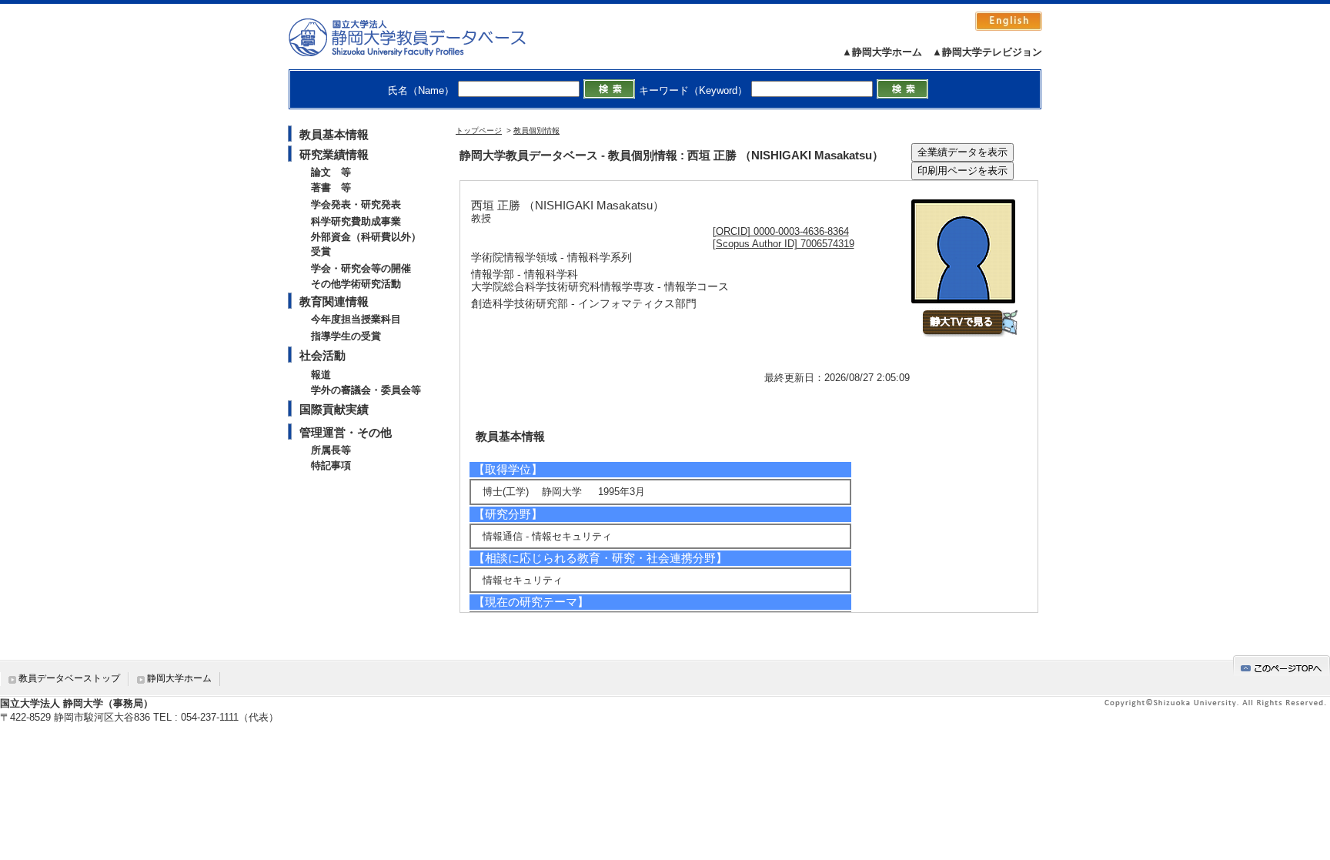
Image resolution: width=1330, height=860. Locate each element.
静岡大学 (423, 37)
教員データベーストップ (69, 678)
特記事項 (331, 465)
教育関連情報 (334, 301)
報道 (321, 374)
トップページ (479, 130)
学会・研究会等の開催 (361, 268)
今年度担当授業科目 (356, 319)
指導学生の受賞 (346, 336)
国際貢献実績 (334, 409)
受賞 (321, 251)
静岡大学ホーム (179, 678)
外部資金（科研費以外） (366, 237)
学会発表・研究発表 (356, 204)
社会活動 (322, 355)
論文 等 (331, 172)
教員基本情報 (334, 134)
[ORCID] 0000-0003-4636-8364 (781, 231)
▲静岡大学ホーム (882, 52)
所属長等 (331, 450)
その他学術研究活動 (356, 283)
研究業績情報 (334, 154)
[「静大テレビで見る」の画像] (969, 334)
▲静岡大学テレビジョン (987, 52)
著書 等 (331, 187)
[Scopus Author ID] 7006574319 (783, 243)
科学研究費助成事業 (356, 221)
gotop (1281, 665)
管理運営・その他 (345, 432)
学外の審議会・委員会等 (366, 390)
